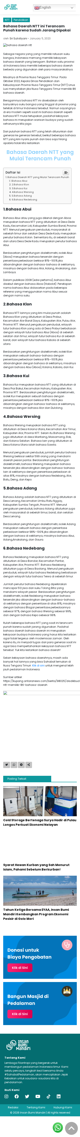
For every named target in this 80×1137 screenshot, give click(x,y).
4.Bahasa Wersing (23, 192)
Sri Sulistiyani (18, 38)
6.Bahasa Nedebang (24, 199)
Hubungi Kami (63, 1107)
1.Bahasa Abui (19, 181)
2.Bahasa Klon (20, 184)
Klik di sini (38, 665)
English (45, 7)
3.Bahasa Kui (20, 188)
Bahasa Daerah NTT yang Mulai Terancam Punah (38, 177)
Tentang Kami (36, 1107)
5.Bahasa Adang (22, 195)
